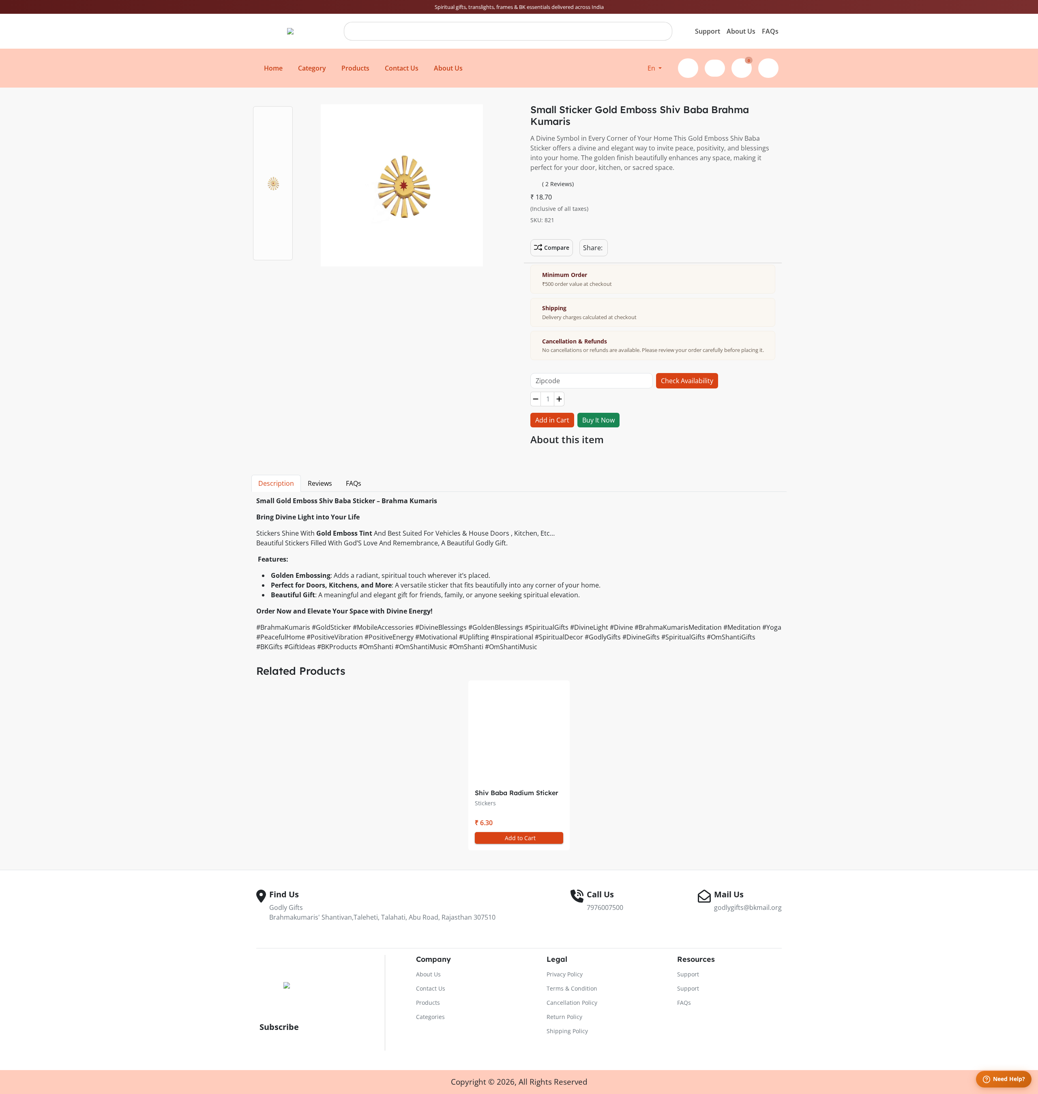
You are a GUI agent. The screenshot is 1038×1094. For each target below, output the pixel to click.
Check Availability (687, 380)
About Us (741, 31)
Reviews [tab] (320, 483)
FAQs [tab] (353, 483)
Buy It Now (598, 420)
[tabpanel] (519, 575)
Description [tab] (276, 483)
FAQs (770, 31)
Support (707, 31)
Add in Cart (552, 420)
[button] (655, 68)
